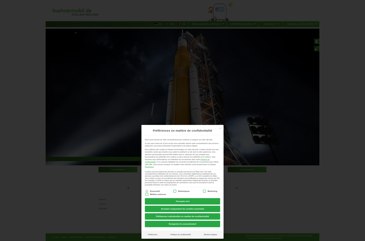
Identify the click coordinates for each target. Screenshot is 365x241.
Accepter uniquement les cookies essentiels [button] (182, 209)
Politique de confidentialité (180, 235)
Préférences (152, 235)
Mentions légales (210, 235)
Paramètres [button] (149, 167)
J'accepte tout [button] (182, 201)
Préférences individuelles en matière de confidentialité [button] (182, 216)
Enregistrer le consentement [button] (182, 224)
